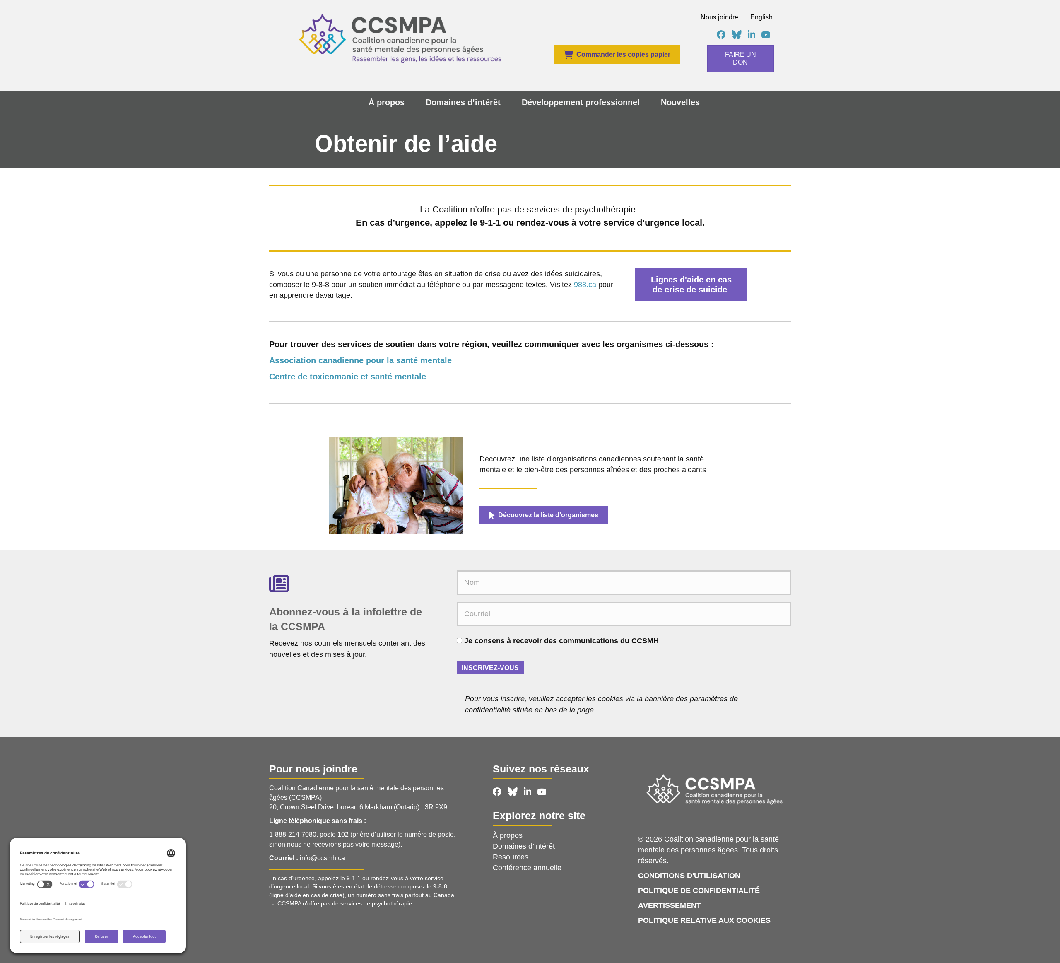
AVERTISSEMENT (669, 905)
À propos (387, 102)
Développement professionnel (581, 102)
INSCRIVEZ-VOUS (490, 667)
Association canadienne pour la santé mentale (360, 360)
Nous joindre (719, 17)
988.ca (585, 284)
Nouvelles (680, 102)
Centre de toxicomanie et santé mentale (347, 376)
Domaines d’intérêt (463, 102)
